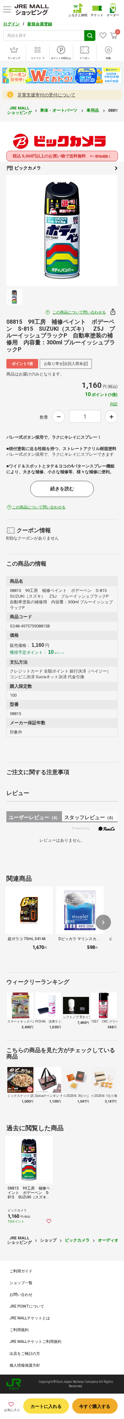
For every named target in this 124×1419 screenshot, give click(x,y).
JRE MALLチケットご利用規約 (35, 1341)
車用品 (93, 110)
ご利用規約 (19, 1330)
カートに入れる (46, 1406)
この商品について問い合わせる (79, 312)
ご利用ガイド (21, 1271)
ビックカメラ (27, 167)
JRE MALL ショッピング (19, 110)
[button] (103, 922)
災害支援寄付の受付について (46, 94)
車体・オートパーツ (59, 110)
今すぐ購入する (94, 1406)
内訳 (114, 404)
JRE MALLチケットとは (30, 1318)
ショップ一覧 (21, 1283)
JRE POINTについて (27, 1306)
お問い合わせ (21, 1294)
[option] (62, 230)
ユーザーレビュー (34, 817)
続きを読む (62, 489)
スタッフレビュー (89, 817)
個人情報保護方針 (25, 1365)
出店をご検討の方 (25, 1353)
